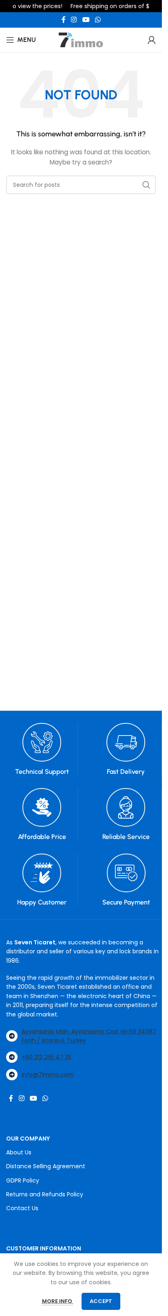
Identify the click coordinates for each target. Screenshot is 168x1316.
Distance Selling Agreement (45, 1166)
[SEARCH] (146, 184)
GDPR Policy (22, 1180)
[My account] (152, 40)
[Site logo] (81, 39)
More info (57, 1301)
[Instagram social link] (74, 19)
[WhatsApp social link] (97, 19)
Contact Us (22, 1208)
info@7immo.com (48, 1075)
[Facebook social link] (64, 19)
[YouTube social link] (86, 19)
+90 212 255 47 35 (46, 1057)
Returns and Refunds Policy (44, 1194)
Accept (101, 1301)
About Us (18, 1152)
